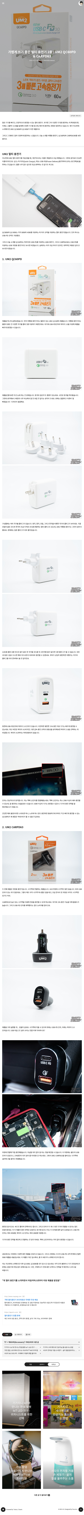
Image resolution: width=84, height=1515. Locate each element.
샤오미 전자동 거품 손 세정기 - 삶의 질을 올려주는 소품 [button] (62, 1460)
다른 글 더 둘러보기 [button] (41, 1495)
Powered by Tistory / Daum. (14, 1509)
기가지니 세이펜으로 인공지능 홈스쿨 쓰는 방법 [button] (62, 1400)
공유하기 (42, 1364)
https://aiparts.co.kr (11, 1312)
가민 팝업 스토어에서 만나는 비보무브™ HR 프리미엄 (21, 1350)
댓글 (30, 1364)
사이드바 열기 (3, 3)
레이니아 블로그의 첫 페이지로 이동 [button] (42, 3)
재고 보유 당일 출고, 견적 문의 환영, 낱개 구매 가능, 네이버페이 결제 (28, 1319)
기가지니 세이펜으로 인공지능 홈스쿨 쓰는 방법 (58, 1347)
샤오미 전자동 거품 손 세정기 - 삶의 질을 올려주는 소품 (60, 1350)
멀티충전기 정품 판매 (12, 1315)
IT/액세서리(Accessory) (48, 60)
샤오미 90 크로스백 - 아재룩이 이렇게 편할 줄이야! (20, 1353)
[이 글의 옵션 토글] (10, 1334)
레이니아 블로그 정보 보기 (80, 3)
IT (5, 1342)
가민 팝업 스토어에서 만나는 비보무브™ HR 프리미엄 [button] (21, 1460)
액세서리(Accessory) (16, 1342)
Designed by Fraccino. (71, 1509)
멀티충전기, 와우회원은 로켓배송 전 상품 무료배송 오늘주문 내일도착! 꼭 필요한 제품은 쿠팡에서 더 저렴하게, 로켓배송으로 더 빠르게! (34, 1304)
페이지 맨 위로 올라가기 (80, 1509)
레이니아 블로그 (3, 1509)
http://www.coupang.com (12, 1296)
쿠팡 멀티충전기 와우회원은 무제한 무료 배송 (21, 1300)
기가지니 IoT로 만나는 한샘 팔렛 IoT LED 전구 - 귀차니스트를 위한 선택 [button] (21, 1400)
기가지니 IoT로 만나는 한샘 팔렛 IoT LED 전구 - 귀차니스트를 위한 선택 (22, 1347)
